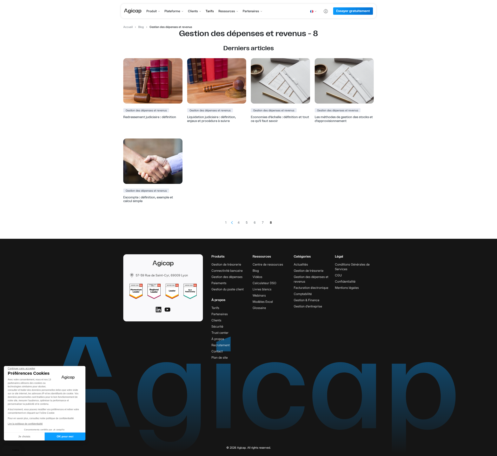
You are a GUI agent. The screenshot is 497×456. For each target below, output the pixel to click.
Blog (141, 27)
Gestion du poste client (227, 289)
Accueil (128, 27)
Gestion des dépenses (226, 277)
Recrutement (220, 345)
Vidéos (257, 277)
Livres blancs (262, 289)
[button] (11, 450)
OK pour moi (65, 436)
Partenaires (251, 11)
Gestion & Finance (306, 300)
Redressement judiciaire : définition (149, 117)
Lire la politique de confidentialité (25, 423)
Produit (151, 11)
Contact (217, 351)
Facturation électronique (311, 288)
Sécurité (217, 326)
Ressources (226, 11)
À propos (217, 339)
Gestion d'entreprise (308, 306)
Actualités (301, 264)
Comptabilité (303, 294)
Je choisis (24, 436)
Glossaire (259, 308)
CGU (338, 275)
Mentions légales (347, 288)
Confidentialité (345, 281)
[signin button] (325, 11)
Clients (193, 11)
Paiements (218, 283)
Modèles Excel (263, 302)
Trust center (220, 333)
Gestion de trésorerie (226, 264)
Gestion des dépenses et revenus (146, 110)
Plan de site (219, 357)
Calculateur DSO (264, 283)
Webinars (259, 295)
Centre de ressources (268, 264)
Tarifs (210, 11)
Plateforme (172, 11)
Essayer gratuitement (353, 11)
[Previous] (232, 222)
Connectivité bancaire (227, 271)
